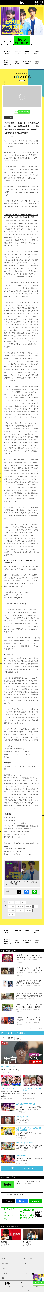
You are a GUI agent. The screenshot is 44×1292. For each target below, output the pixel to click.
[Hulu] (22, 40)
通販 (3, 1278)
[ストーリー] (17, 52)
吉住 (36, 906)
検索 (22, 1286)
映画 (25, 1263)
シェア (26, 892)
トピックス (8, 118)
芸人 (23, 902)
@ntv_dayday (21, 595)
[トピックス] (27, 62)
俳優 (17, 902)
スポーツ (4, 1268)
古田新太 (20, 910)
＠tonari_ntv (20, 848)
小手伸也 (11, 910)
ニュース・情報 (28, 1258)
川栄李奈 (11, 906)
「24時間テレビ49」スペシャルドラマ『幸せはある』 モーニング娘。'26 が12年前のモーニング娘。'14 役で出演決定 (29, 957)
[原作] (37, 52)
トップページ (7, 1286)
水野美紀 (28, 910)
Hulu (22, 112)
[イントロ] (7, 52)
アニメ (25, 1268)
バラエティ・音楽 (7, 1263)
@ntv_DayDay (24, 592)
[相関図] (27, 52)
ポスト (19, 892)
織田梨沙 (11, 914)
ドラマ (11, 902)
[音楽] (17, 62)
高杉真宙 (20, 906)
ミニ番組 (4, 1273)
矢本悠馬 (28, 906)
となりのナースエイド (22, 20)
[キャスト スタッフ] (7, 62)
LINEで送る (34, 892)
